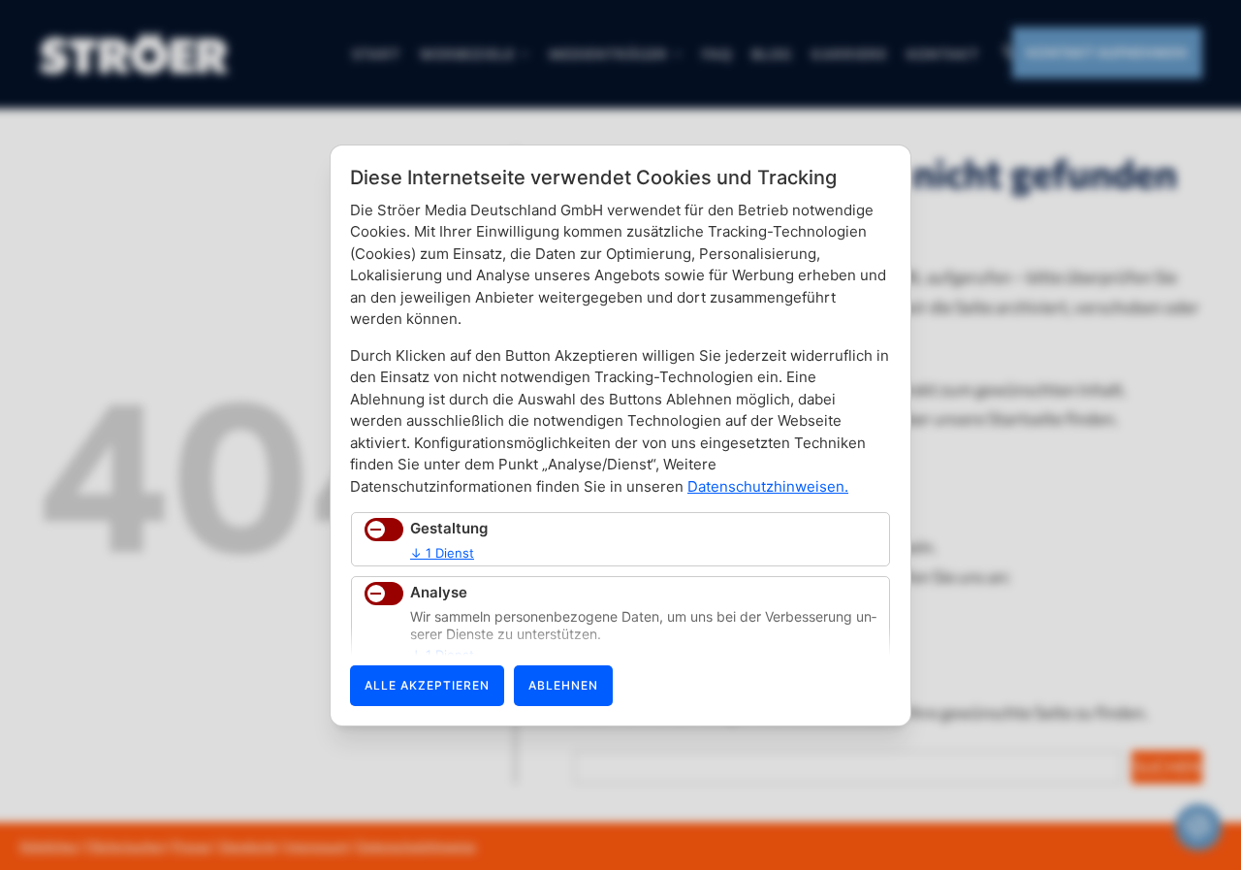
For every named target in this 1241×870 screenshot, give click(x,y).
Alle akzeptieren (427, 685)
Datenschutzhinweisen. (767, 486)
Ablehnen (563, 685)
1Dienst (442, 553)
